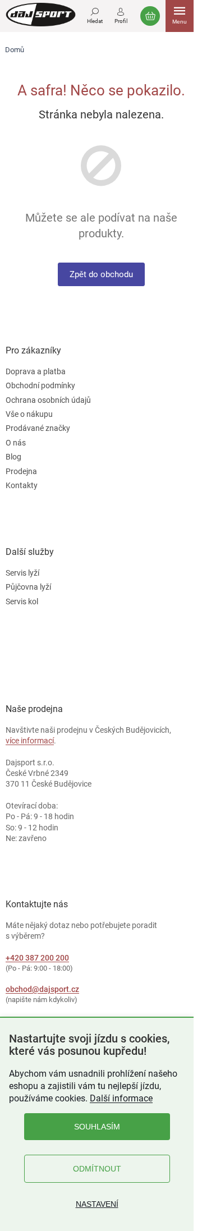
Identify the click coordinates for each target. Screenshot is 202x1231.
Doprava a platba (36, 371)
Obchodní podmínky (40, 385)
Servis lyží (22, 572)
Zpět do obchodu (101, 274)
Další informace (121, 1098)
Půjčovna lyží (28, 586)
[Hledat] (95, 14)
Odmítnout (97, 1168)
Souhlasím (97, 1126)
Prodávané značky (38, 428)
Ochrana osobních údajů (48, 400)
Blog (13, 456)
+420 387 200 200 (37, 957)
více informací (30, 740)
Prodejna (21, 471)
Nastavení (97, 1204)
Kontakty (22, 485)
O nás (16, 442)
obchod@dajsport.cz (42, 989)
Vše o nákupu (29, 414)
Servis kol (22, 601)
